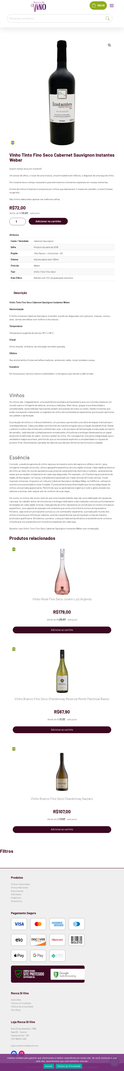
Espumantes (17, 890)
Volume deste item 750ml (46, 259)
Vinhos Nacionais (19, 887)
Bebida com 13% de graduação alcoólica (53, 277)
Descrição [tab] (20, 293)
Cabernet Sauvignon (43, 241)
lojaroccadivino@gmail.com (24, 1045)
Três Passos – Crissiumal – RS (48, 253)
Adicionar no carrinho (48, 221)
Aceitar (48, 1066)
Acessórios (16, 901)
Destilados (16, 894)
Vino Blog (15, 1010)
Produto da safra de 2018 (46, 247)
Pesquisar (109, 18)
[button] (109, 45)
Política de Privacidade (69, 1066)
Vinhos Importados (20, 884)
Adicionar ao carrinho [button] (62, 629)
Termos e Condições (21, 1003)
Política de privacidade (22, 1006)
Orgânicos (16, 897)
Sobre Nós (16, 999)
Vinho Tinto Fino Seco (45, 271)
